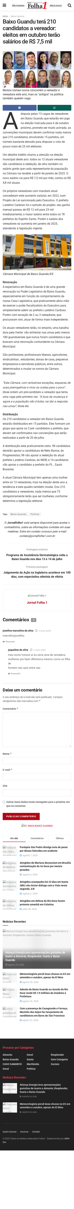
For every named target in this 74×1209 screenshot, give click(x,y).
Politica (35, 514)
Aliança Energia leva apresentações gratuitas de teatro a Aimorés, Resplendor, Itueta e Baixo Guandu (35, 956)
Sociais (55, 1064)
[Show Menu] (4, 5)
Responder (10, 642)
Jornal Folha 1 (37, 602)
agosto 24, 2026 (30, 1001)
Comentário (10, 708)
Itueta (30, 1059)
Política (31, 1068)
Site (5, 785)
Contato (36, 1131)
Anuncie (24, 1131)
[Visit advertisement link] (37, 826)
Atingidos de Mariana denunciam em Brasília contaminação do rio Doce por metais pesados (45, 866)
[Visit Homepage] (37, 5)
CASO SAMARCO (12, 1064)
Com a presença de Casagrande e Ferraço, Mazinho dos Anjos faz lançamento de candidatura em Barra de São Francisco (44, 1012)
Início (5, 16)
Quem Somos (10, 1131)
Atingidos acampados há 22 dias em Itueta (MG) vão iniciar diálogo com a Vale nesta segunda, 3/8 (44, 885)
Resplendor (57, 1054)
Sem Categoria (59, 1059)
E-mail (8, 769)
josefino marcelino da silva (18, 630)
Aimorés (7, 1054)
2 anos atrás (45, 631)
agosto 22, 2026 (30, 1020)
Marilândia (33, 1064)
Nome (7, 753)
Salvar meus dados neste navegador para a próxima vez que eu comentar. (38, 803)
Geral (6, 1068)
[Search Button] (69, 5)
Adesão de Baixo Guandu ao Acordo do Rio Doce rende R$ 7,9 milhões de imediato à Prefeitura (44, 993)
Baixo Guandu (17, 16)
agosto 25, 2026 (15, 964)
